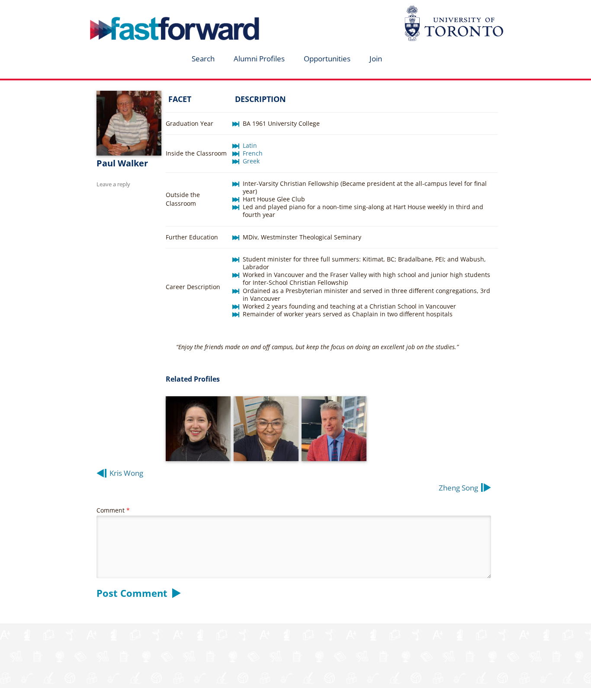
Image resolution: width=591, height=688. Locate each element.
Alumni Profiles (259, 59)
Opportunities (327, 59)
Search (203, 59)
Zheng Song (458, 488)
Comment (113, 510)
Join (375, 59)
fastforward (138, 10)
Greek (251, 161)
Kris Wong (126, 473)
